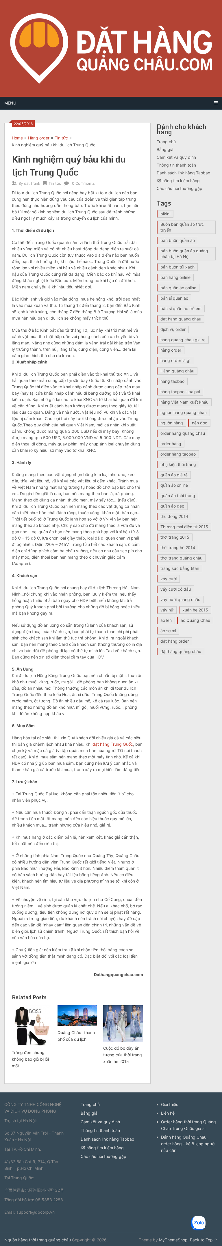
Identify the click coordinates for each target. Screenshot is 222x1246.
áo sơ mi (168, 630)
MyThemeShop (173, 1239)
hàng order (170, 350)
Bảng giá (165, 149)
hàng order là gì (175, 360)
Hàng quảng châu (177, 370)
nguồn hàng (171, 422)
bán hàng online (175, 277)
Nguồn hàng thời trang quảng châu (37, 1239)
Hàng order (38, 137)
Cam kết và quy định (176, 157)
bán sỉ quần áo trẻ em (180, 308)
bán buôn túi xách (177, 266)
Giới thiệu (169, 1104)
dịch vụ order (173, 329)
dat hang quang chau (180, 318)
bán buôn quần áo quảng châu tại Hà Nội (184, 253)
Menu (10, 102)
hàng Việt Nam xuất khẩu (184, 402)
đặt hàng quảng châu (180, 651)
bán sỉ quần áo (174, 298)
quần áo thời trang (177, 495)
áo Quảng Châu (195, 620)
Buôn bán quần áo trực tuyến (182, 227)
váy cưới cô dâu (175, 589)
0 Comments (83, 183)
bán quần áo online (178, 287)
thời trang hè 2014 (177, 547)
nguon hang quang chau (183, 412)
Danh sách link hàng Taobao (183, 172)
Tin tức (61, 137)
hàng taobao (172, 381)
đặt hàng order (174, 641)
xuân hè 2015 (195, 609)
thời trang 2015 (174, 537)
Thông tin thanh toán (176, 165)
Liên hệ (168, 1113)
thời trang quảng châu (181, 557)
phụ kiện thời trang (178, 464)
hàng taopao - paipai (180, 391)
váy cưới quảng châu (180, 599)
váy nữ (166, 609)
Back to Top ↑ (204, 1239)
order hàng (170, 443)
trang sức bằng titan (179, 568)
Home (17, 137)
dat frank (32, 183)
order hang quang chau (182, 433)
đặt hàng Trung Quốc (112, 744)
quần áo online (174, 485)
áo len (166, 620)
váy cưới (168, 578)
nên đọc (199, 422)
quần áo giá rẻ (174, 474)
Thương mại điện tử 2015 (184, 526)
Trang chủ (166, 141)
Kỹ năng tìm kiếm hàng (178, 180)
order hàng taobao (178, 454)
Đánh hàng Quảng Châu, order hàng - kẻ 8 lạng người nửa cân (188, 1144)
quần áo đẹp (172, 505)
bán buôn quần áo (177, 240)
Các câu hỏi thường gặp (179, 188)
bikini (165, 213)
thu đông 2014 (174, 516)
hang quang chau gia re (183, 339)
